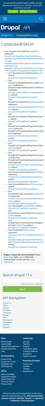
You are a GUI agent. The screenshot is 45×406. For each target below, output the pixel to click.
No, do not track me (28, 11)
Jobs (3, 351)
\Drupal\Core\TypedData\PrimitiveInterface (25, 177)
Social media (6, 344)
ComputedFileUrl (28, 206)
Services (6, 325)
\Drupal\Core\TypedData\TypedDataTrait (25, 71)
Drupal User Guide (8, 362)
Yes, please (13, 11)
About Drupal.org (8, 379)
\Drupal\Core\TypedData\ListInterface (23, 136)
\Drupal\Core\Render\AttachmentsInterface (25, 240)
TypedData (33, 51)
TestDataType (21, 225)
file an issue (8, 257)
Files (4, 317)
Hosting (26, 346)
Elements (6, 327)
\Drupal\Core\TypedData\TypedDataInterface (23, 56)
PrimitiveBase (38, 172)
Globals (6, 315)
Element (39, 73)
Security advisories (8, 349)
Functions (7, 310)
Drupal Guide (6, 359)
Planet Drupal (6, 342)
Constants (7, 313)
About (3, 371)
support (21, 257)
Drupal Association (8, 377)
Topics (5, 305)
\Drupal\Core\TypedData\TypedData (22, 78)
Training (26, 344)
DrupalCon (27, 354)
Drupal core (27, 364)
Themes (26, 369)
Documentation (7, 356)
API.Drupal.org (6, 366)
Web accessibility (8, 374)
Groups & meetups (30, 351)
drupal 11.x (6, 35)
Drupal (28, 398)
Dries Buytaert (28, 401)
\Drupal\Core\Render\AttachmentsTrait (27, 242)
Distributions (28, 371)
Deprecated (7, 322)
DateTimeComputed (35, 184)
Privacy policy (6, 384)
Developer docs (7, 364)
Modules (26, 366)
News (3, 338)
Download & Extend (31, 361)
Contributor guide (30, 349)
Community (28, 338)
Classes (6, 308)
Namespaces (8, 320)
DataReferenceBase (36, 102)
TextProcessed (29, 230)
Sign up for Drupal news (10, 346)
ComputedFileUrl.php (27, 35)
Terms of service (7, 381)
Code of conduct (29, 356)
